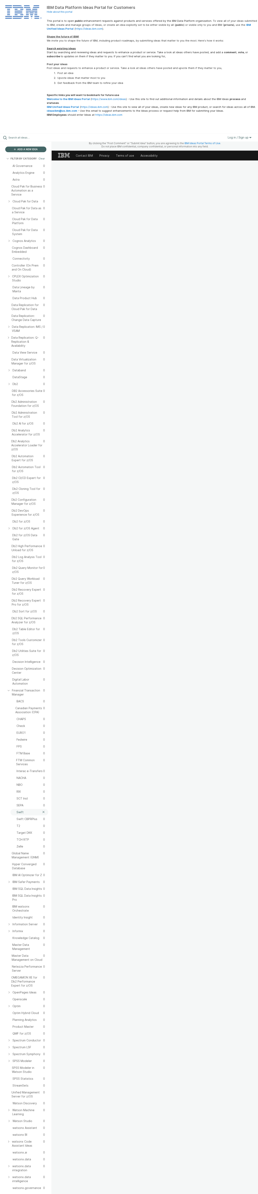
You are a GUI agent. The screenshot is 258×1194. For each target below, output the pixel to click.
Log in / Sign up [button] (238, 137)
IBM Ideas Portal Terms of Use (202, 143)
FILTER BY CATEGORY (23, 158)
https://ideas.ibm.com (88, 28)
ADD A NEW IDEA (27, 149)
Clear (41, 158)
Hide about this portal (59, 11)
